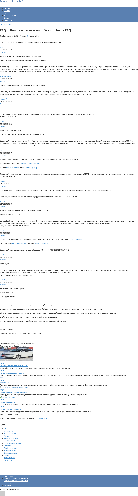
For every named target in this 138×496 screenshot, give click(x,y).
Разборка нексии (10, 448)
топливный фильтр (30, 168)
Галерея (7, 11)
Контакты (7, 483)
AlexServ (3, 81)
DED (1, 151)
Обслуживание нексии (12, 443)
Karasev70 (4, 99)
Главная (7, 8)
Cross (2, 231)
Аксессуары (8, 431)
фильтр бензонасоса (18, 244)
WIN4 (2, 47)
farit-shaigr (4, 280)
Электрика (8, 20)
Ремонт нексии (10, 450)
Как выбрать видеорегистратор (12, 373)
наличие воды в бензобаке (30, 164)
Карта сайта (8, 476)
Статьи (6, 18)
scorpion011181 (6, 76)
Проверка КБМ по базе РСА (10, 409)
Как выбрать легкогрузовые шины (13, 392)
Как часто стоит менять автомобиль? (14, 366)
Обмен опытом (9, 441)
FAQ (5, 13)
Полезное (8, 446)
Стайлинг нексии (10, 453)
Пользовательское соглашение (16, 481)
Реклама (7, 486)
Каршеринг (4, 383)
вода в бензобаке (76, 239)
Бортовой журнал (10, 16)
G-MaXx (3, 52)
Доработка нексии (11, 438)
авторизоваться (41, 418)
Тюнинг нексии (9, 458)
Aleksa (2, 181)
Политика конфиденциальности (16, 478)
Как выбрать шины (7, 402)
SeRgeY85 (3, 202)
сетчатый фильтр (12, 168)
